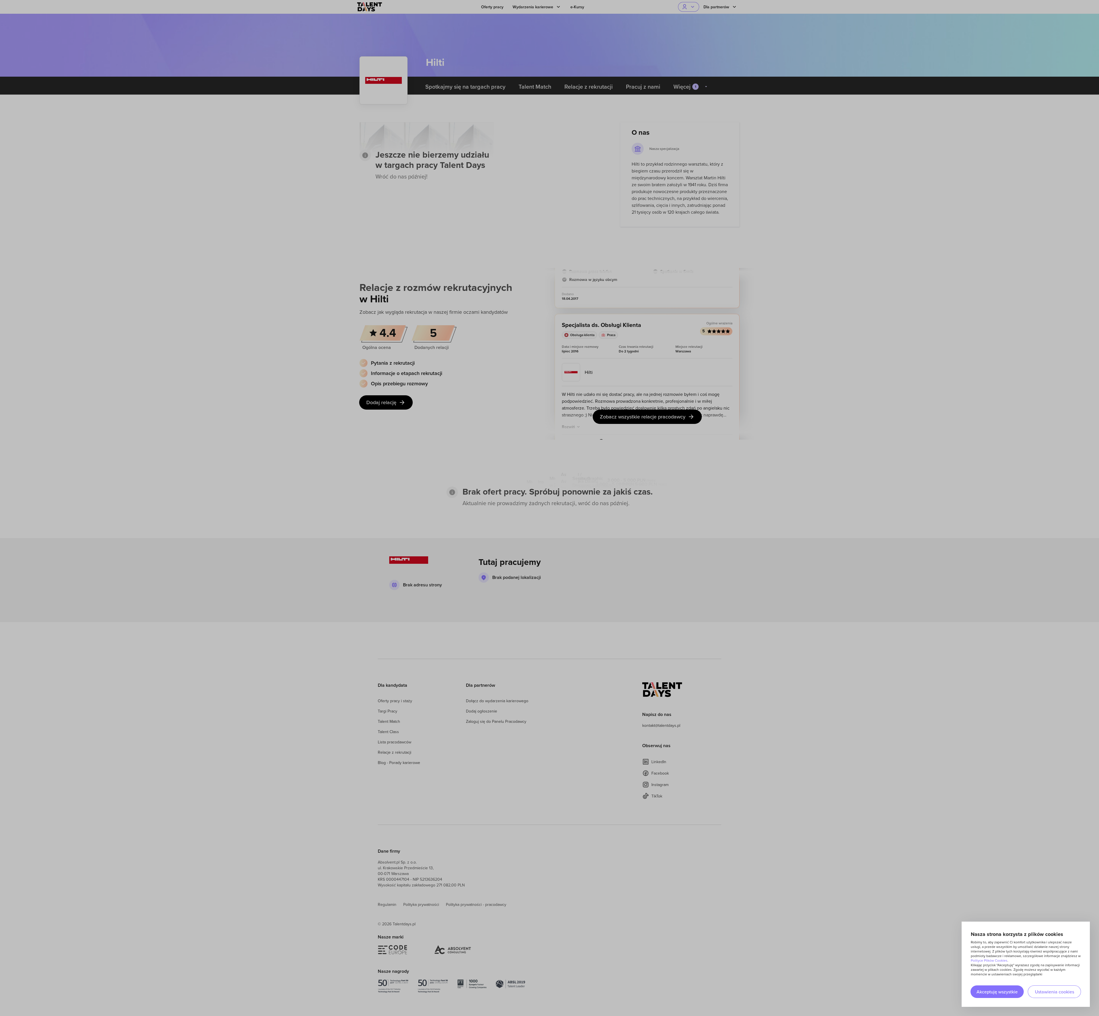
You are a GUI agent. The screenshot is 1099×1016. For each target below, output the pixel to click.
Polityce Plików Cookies (989, 960)
